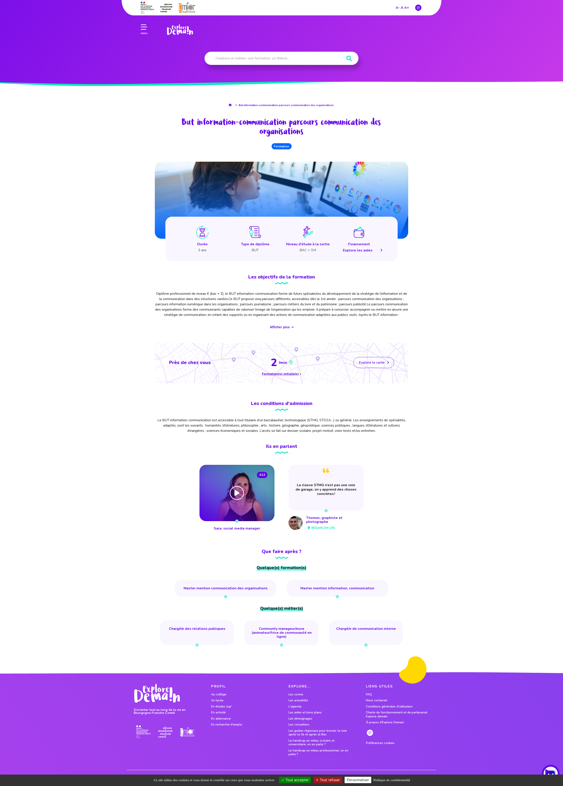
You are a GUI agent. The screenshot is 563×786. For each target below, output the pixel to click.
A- (398, 7)
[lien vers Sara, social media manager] (236, 498)
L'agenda (295, 707)
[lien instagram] (418, 8)
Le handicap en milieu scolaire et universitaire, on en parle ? (312, 742)
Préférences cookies (380, 743)
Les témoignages (300, 719)
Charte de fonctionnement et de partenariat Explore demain (396, 714)
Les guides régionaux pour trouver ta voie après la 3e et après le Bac (318, 733)
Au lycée (217, 700)
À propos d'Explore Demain (385, 722)
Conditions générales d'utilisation (389, 707)
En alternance (221, 719)
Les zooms (296, 694)
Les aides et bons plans (305, 713)
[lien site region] (166, 7)
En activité (218, 713)
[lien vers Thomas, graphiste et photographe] (326, 498)
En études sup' (221, 707)
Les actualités (298, 700)
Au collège (218, 694)
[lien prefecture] (147, 8)
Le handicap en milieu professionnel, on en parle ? (318, 752)
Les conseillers (299, 725)
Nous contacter (377, 700)
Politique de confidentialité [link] (391, 780)
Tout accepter (296, 780)
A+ (406, 7)
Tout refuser (329, 780)
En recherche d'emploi (226, 725)
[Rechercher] (349, 59)
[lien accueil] (231, 105)
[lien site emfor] (187, 7)
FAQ (369, 694)
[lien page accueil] (180, 29)
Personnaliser (358, 780)
